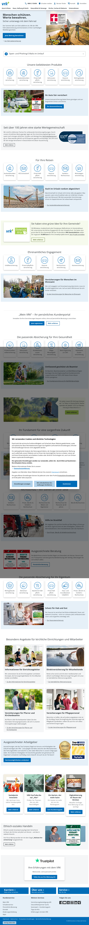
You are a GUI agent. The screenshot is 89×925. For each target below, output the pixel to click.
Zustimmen (67, 484)
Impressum (55, 472)
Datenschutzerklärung (22, 468)
